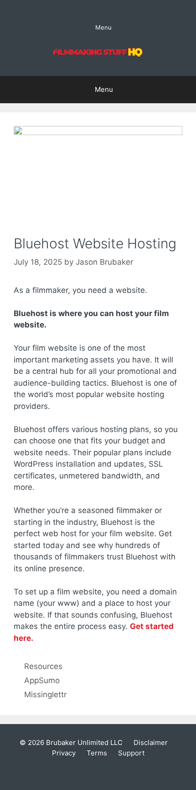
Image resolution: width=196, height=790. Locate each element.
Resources (43, 666)
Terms (97, 753)
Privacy (64, 753)
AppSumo (42, 680)
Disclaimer (151, 742)
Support (131, 753)
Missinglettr (45, 694)
